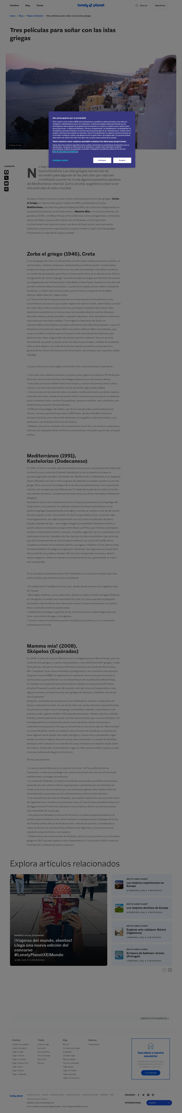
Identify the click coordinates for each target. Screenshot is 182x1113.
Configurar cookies (60, 160)
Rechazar (102, 160)
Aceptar (122, 160)
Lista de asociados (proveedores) (65, 152)
